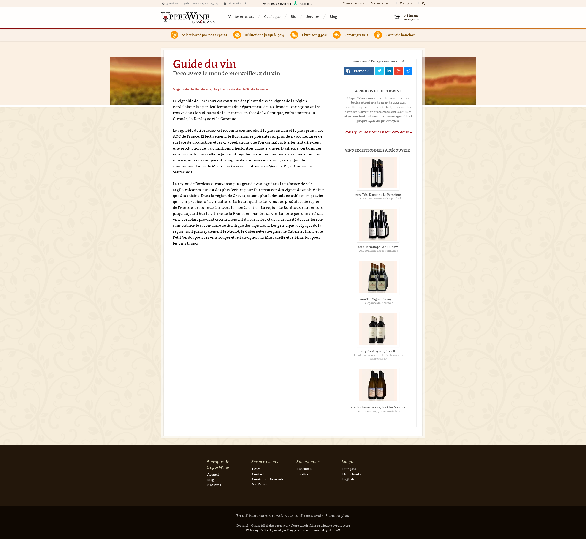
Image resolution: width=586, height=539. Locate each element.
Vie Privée (260, 484)
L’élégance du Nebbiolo (378, 303)
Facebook (304, 469)
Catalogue (272, 16)
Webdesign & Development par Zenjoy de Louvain (278, 530)
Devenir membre (382, 3)
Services (313, 16)
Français (406, 3)
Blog (333, 16)
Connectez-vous (353, 3)
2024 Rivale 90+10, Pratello (378, 351)
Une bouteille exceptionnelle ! (378, 250)
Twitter (303, 474)
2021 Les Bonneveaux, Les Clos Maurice (378, 407)
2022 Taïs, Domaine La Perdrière (378, 194)
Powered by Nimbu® (326, 530)
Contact (258, 474)
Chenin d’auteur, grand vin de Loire (378, 411)
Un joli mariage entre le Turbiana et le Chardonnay (378, 356)
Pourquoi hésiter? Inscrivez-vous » (378, 132)
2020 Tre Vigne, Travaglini (378, 299)
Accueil (213, 474)
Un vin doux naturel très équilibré (378, 198)
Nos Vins (214, 485)
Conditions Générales (268, 479)
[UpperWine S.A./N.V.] (188, 17)
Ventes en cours (241, 16)
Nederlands (351, 474)
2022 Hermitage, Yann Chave (378, 247)
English (348, 479)
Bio (293, 16)
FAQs (256, 469)
